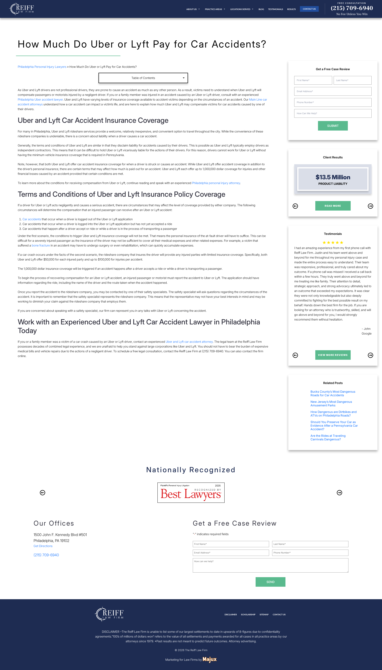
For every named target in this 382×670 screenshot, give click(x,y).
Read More (333, 205)
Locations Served (240, 9)
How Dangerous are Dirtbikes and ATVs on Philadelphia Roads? (334, 413)
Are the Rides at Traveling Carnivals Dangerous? (328, 437)
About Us (191, 9)
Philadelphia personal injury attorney (216, 183)
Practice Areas (213, 9)
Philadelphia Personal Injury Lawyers (42, 67)
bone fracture (41, 245)
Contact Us (309, 9)
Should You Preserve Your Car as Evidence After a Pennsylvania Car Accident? (334, 425)
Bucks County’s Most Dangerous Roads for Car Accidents (333, 393)
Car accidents (32, 219)
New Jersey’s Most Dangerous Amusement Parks (331, 403)
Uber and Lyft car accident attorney (189, 341)
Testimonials (275, 9)
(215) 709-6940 (352, 8)
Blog (261, 9)
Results (291, 9)
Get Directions (43, 546)
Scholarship (248, 614)
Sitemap (264, 614)
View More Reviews (333, 354)
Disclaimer (231, 614)
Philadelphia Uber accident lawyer (40, 99)
